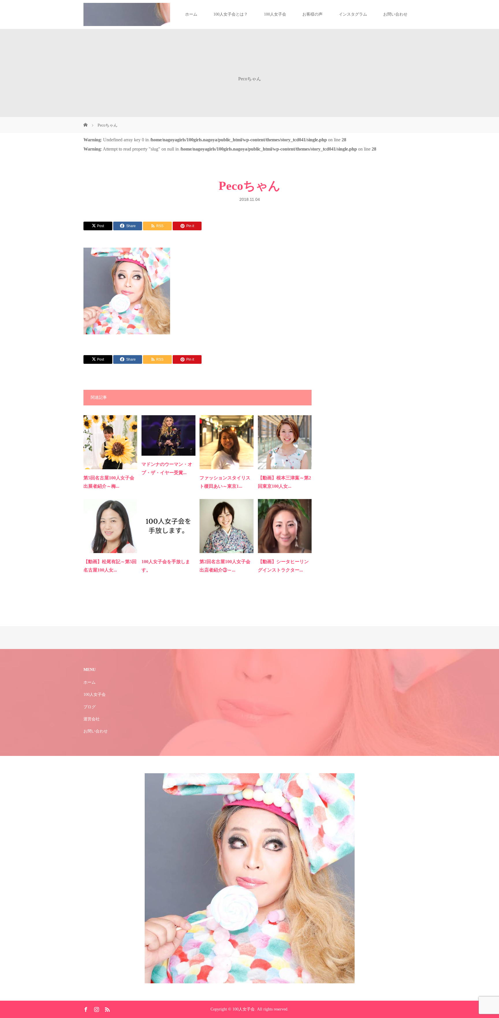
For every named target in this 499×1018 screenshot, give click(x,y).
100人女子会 (275, 14)
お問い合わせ (395, 14)
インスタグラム (353, 14)
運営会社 (91, 719)
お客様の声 (312, 14)
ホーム (191, 14)
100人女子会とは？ (230, 14)
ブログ (89, 707)
